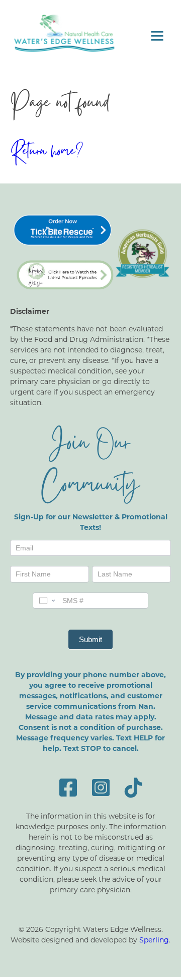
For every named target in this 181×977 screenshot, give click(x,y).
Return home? (46, 152)
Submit (90, 639)
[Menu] (157, 35)
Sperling (154, 939)
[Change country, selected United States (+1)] (46, 600)
